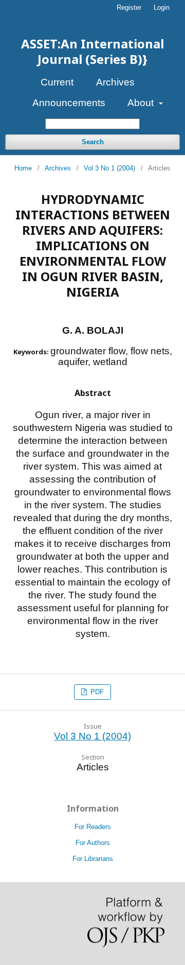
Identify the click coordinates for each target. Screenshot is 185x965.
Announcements (68, 102)
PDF (96, 692)
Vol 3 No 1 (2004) (109, 168)
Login (162, 7)
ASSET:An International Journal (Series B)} (92, 51)
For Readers (93, 827)
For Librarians (92, 859)
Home (23, 168)
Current (57, 82)
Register (129, 7)
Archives (115, 82)
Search (93, 142)
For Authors (93, 843)
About (141, 102)
